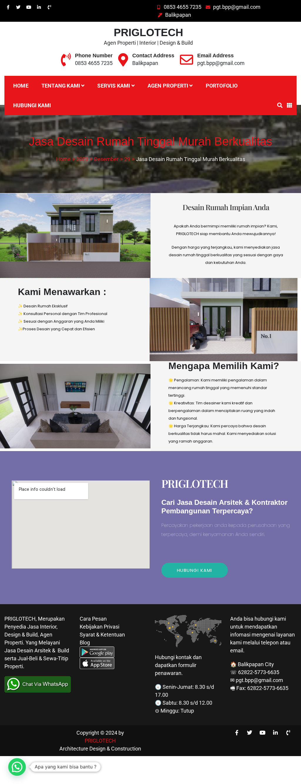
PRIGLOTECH (148, 32)
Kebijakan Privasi (99, 627)
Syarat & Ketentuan (102, 634)
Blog (85, 642)
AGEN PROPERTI (168, 86)
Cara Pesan (93, 619)
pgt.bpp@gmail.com (236, 7)
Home (21, 86)
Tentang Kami (60, 86)
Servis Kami (113, 86)
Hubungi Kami (32, 105)
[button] (17, 767)
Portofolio (222, 86)
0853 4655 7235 (182, 7)
